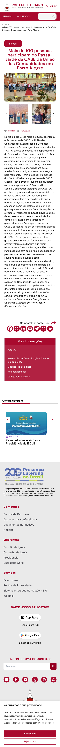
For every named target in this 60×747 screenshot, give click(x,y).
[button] (13, 43)
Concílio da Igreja (14, 547)
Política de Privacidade (17, 585)
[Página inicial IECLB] (6, 6)
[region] (30, 724)
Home (4, 24)
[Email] (30, 329)
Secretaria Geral (13, 562)
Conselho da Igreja (15, 552)
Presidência (10, 557)
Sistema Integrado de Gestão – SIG (25, 590)
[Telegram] (37, 329)
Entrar (53, 5)
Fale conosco (11, 580)
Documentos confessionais (20, 519)
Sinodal (22, 371)
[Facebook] (10, 329)
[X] (17, 329)
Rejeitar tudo (30, 741)
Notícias (25, 376)
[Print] (50, 329)
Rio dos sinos (24, 366)
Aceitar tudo (30, 733)
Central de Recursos (16, 514)
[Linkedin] (23, 329)
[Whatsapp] (43, 329)
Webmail (8, 595)
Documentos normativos (18, 524)
